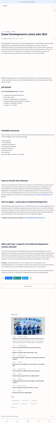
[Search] (54, 6)
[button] (52, 6)
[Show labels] (15, 407)
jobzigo (5, 5)
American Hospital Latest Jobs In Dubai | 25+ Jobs (25, 387)
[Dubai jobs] (20, 336)
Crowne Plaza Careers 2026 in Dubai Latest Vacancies (26, 371)
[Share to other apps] (30, 278)
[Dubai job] (20, 345)
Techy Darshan (28, 416)
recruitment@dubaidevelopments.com (34, 218)
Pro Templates (42, 416)
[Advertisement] (28, 18)
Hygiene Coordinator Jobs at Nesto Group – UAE (25, 352)
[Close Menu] (54, 1)
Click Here (32, 1)
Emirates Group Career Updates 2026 (22, 392)
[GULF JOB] (24, 385)
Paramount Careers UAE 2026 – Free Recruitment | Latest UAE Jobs (28, 365)
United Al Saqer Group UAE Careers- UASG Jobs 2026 (26, 376)
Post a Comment (28, 286)
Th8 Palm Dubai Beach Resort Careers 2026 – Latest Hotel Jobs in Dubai (28, 381)
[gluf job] (24, 345)
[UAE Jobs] (25, 336)
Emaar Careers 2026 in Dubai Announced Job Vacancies (27, 347)
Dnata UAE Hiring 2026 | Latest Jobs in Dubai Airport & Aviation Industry (29, 358)
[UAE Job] (25, 355)
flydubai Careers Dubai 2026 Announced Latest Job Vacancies (28, 338)
